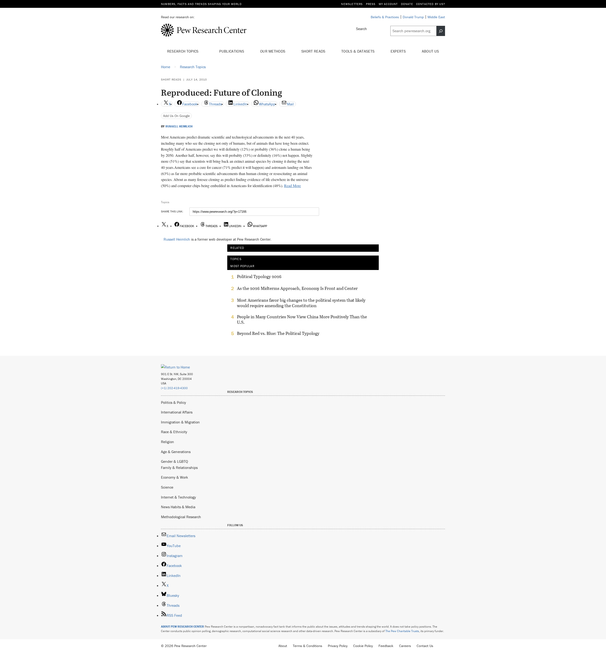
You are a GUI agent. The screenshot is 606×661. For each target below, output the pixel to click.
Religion (167, 441)
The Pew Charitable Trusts (402, 631)
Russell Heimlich (178, 126)
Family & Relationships (179, 467)
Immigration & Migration (180, 422)
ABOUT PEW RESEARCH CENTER (182, 627)
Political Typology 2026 (259, 276)
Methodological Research (181, 516)
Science (167, 487)
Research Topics (183, 51)
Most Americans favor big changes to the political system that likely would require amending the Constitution (301, 302)
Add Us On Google (176, 115)
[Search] (441, 31)
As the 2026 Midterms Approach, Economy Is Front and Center (297, 288)
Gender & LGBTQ (174, 461)
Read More (292, 185)
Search (361, 28)
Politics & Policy (173, 402)
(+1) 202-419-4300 (174, 388)
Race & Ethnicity (174, 431)
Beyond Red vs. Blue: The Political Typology (278, 333)
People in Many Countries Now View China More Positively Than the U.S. (302, 319)
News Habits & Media (178, 506)
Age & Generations (176, 451)
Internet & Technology (178, 497)
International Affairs (176, 412)
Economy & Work (174, 477)
